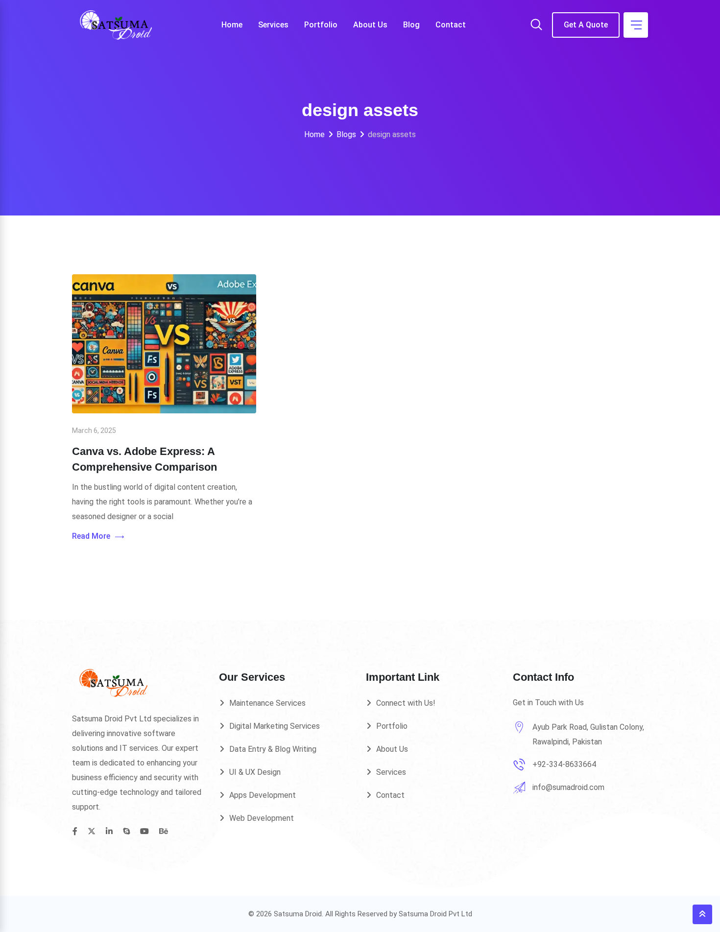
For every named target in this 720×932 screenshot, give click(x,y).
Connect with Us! (405, 703)
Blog (411, 24)
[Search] (536, 25)
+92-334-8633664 (564, 764)
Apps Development (262, 795)
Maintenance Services (267, 703)
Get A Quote (586, 24)
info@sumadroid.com (568, 787)
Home (231, 24)
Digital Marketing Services (274, 726)
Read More (91, 536)
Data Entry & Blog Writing (272, 749)
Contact (450, 24)
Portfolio (320, 24)
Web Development (261, 818)
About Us (370, 24)
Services (273, 24)
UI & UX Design (255, 772)
